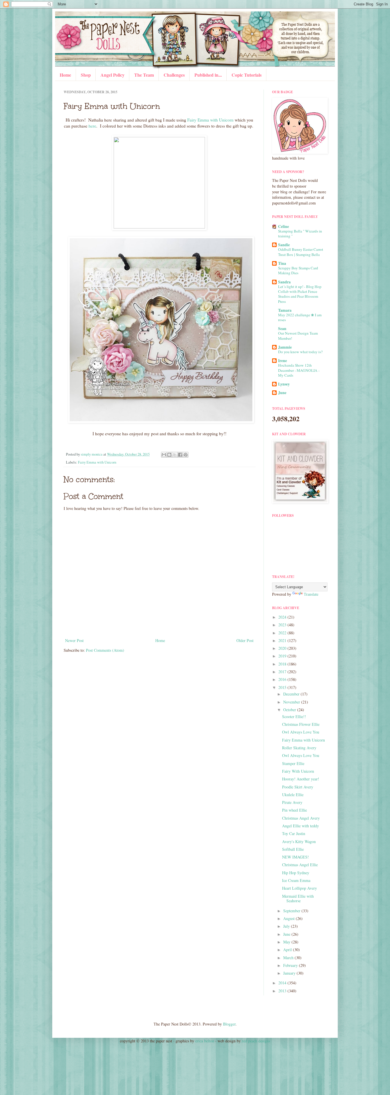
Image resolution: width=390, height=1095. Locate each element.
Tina (282, 263)
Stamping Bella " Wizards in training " (300, 233)
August (289, 918)
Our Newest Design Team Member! (298, 336)
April (288, 949)
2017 (283, 671)
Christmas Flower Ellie (300, 724)
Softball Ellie (293, 849)
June (282, 392)
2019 (283, 656)
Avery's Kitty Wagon (299, 841)
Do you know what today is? (300, 351)
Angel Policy (112, 74)
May (287, 942)
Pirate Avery (292, 802)
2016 (283, 679)
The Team (144, 74)
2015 (283, 687)
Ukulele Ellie (292, 794)
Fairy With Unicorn (298, 771)
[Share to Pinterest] (185, 455)
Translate (311, 594)
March (289, 957)
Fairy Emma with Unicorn (210, 120)
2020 (283, 648)
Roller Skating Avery (299, 747)
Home (65, 74)
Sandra (284, 282)
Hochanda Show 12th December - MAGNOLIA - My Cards (298, 370)
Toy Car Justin (293, 833)
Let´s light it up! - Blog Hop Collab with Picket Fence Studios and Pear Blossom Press (299, 294)
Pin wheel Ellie (294, 810)
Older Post (245, 640)
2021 (283, 640)
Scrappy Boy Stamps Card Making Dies (298, 270)
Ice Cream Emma (296, 880)
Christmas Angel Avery (301, 818)
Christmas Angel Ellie (300, 864)
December (292, 694)
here (92, 126)
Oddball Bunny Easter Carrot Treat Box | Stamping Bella (300, 252)
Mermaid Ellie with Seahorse (298, 898)
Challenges (174, 74)
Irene (282, 360)
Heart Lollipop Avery (299, 888)
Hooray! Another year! (300, 779)
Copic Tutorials (247, 74)
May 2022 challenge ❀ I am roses (299, 317)
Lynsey (284, 384)
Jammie (285, 347)
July (287, 926)
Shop (86, 74)
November (292, 702)
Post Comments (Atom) (105, 650)
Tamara (285, 310)
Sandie (284, 245)
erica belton (204, 1041)
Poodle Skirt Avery (297, 787)
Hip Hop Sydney (295, 872)
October (290, 709)
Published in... (208, 74)
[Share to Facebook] (180, 455)
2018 (283, 664)
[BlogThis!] (169, 455)
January (290, 973)
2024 (283, 617)
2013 (283, 990)
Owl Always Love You (300, 732)
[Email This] (164, 455)
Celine (283, 226)
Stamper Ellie (293, 763)
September (292, 910)
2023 (283, 624)
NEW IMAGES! (295, 857)
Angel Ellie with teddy (300, 825)
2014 (283, 982)
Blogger (229, 1024)
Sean (282, 328)
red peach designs (256, 1041)
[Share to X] (175, 455)
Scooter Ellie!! (294, 716)
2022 (283, 632)
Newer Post (74, 640)
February (291, 965)
